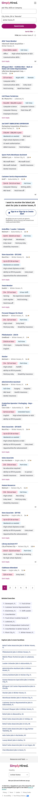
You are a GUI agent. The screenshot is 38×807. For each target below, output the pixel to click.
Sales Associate (8, 458)
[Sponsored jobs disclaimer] (35, 35)
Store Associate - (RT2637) (11, 427)
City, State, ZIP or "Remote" (12, 16)
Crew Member (10, 614)
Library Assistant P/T (10, 544)
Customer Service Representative (14, 176)
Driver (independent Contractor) (17, 625)
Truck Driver (26, 604)
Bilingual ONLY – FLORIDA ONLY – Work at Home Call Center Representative (17, 68)
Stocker (4, 356)
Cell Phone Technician (10, 96)
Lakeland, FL (10, 622)
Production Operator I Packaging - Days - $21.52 (17, 404)
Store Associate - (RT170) (11, 513)
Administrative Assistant (11, 382)
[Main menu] (35, 3)
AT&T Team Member (9, 41)
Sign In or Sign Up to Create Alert (22, 212)
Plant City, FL (10, 632)
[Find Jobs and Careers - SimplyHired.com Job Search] (10, 3)
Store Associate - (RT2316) (11, 254)
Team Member (7, 286)
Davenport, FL (10, 604)
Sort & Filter (29, 31)
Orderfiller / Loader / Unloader (13, 229)
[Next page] (32, 587)
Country (12, 770)
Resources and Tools (17, 759)
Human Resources (8, 485)
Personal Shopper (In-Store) (12, 313)
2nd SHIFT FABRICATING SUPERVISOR (15, 124)
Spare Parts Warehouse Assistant (14, 155)
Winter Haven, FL (27, 632)
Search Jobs (19, 26)
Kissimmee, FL (10, 611)
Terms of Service (18, 220)
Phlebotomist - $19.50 (10, 335)
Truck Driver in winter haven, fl (16, 618)
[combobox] (19, 11)
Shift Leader (26, 611)
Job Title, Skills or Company (12, 8)
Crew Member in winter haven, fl (17, 629)
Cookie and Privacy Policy (13, 222)
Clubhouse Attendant (10, 568)
